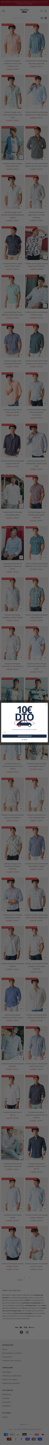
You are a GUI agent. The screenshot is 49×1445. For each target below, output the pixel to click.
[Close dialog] (46, 704)
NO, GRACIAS (24, 739)
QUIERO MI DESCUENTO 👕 (24, 736)
